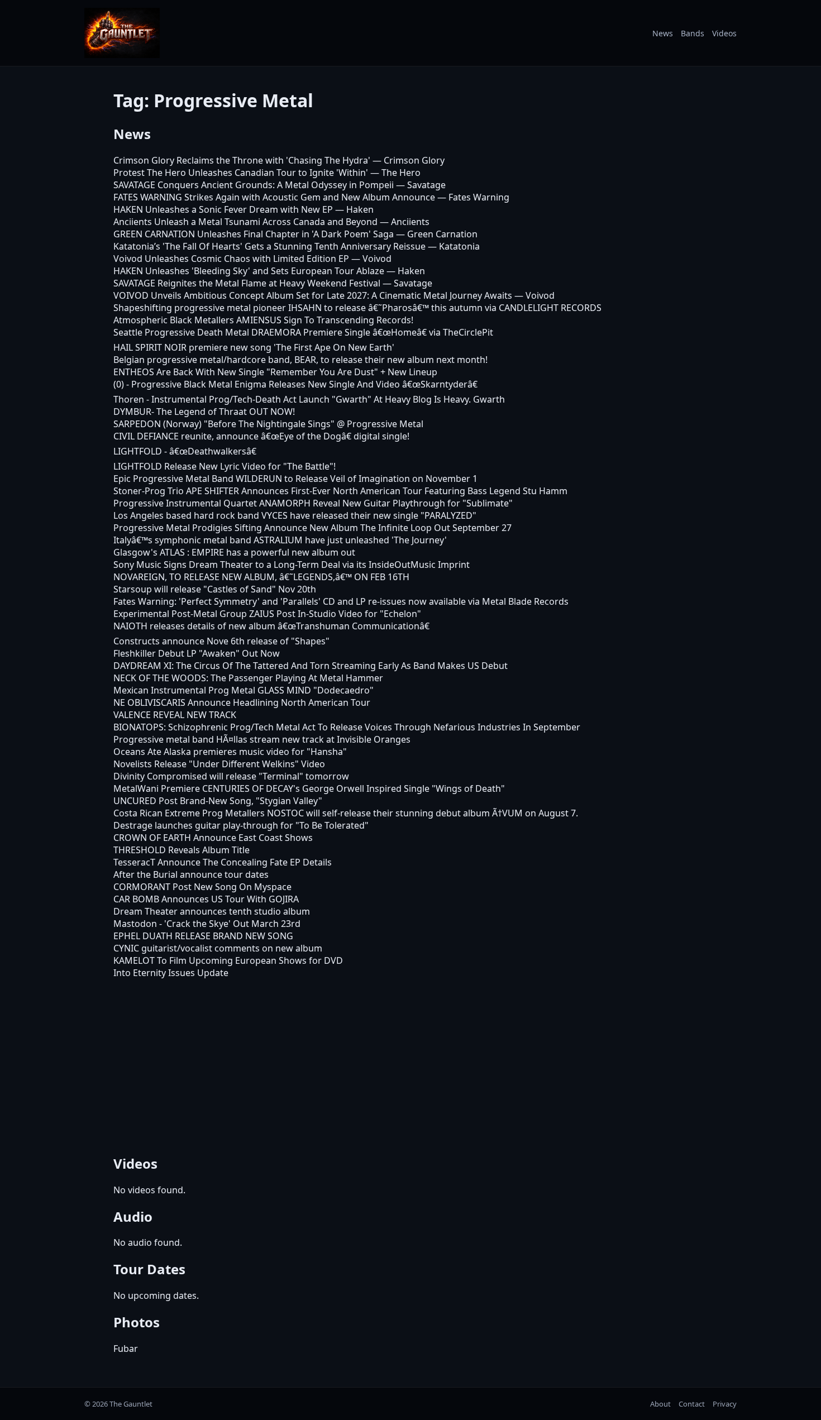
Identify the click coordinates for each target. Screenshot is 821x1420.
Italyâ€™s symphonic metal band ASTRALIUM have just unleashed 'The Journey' (280, 540)
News (662, 33)
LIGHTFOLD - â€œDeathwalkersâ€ (184, 451)
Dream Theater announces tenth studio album (211, 911)
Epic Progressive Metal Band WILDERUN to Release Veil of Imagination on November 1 (295, 478)
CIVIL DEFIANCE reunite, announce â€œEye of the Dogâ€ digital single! (261, 436)
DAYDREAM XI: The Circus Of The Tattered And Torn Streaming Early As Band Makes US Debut (310, 665)
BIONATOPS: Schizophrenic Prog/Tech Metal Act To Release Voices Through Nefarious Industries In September (346, 727)
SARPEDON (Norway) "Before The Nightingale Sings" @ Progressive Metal (268, 424)
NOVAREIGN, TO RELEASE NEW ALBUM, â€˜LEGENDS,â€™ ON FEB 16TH (261, 577)
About (660, 1404)
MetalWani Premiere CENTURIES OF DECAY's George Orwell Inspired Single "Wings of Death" (309, 788)
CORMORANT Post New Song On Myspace (202, 887)
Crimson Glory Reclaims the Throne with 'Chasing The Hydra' (241, 160)
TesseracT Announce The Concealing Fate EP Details (222, 862)
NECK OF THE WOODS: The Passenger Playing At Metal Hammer (248, 678)
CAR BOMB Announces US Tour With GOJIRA (206, 899)
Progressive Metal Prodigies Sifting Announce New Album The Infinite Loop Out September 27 (312, 528)
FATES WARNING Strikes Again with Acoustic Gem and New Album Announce (274, 197)
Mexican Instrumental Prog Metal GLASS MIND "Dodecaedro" (243, 690)
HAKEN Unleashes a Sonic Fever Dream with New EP (223, 209)
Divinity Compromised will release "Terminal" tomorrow (231, 776)
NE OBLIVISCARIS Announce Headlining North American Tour (241, 702)
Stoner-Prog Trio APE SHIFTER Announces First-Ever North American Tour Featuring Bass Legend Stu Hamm (340, 491)
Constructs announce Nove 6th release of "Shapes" (221, 641)
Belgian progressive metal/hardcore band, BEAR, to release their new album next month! (300, 359)
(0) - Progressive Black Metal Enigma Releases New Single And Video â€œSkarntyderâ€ (295, 384)
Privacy (725, 1404)
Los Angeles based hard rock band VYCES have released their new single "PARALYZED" (294, 515)
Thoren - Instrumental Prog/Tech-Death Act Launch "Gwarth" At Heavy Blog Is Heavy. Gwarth (309, 399)
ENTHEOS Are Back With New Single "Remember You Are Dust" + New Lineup (275, 372)
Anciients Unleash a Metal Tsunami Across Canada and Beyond (245, 222)
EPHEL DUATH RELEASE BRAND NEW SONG (203, 936)
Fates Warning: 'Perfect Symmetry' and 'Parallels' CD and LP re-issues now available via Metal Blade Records (341, 601)
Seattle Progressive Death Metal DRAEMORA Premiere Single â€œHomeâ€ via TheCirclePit (303, 332)
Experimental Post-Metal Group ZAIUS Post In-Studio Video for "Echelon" (267, 614)
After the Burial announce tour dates (191, 874)
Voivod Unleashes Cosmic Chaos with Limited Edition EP (231, 258)
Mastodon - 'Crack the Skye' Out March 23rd (206, 923)
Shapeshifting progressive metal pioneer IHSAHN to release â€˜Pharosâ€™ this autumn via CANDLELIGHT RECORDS (357, 308)
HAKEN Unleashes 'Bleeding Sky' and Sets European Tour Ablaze (248, 271)
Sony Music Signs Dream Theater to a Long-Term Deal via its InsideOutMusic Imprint (291, 564)
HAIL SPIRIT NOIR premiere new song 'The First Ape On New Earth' (253, 347)
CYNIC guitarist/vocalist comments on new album (217, 948)
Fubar (125, 1348)
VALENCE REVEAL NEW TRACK (174, 715)
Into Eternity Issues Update (170, 973)
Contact (692, 1404)
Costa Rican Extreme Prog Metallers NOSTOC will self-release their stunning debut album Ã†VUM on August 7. (345, 813)
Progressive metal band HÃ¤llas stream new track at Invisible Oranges (261, 739)
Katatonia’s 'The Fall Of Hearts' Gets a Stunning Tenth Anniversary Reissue (269, 246)
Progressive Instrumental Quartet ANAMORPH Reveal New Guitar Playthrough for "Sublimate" (313, 503)
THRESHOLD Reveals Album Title (181, 850)
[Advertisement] (410, 1065)
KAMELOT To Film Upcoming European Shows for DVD (228, 960)
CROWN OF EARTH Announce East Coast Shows (213, 837)
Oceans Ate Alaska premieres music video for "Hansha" (230, 751)
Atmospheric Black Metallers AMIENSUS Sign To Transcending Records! (263, 320)
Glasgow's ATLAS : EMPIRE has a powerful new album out (234, 552)
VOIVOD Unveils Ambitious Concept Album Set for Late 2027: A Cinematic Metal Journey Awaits (312, 295)
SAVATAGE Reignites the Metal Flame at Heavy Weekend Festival (246, 283)
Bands (692, 33)
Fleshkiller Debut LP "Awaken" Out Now (196, 653)
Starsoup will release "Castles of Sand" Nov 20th (214, 589)
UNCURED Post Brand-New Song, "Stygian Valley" (217, 801)
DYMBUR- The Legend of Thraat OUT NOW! (204, 411)
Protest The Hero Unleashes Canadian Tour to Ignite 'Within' (240, 172)
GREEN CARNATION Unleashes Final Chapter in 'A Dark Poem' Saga (253, 234)
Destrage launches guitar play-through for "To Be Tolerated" (241, 825)
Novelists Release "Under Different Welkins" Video (219, 764)
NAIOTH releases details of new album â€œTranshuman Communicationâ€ (271, 626)
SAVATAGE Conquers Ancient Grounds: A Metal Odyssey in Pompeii (253, 185)
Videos (724, 33)
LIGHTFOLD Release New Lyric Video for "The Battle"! (224, 466)
